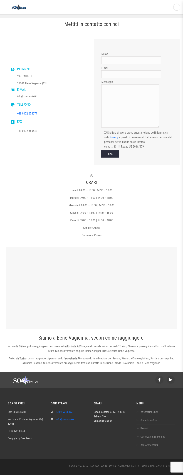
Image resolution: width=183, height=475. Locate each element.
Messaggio (107, 82)
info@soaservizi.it (65, 419)
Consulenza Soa (148, 420)
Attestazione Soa (149, 412)
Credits (144, 465)
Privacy (114, 137)
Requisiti (144, 428)
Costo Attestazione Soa (152, 436)
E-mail (104, 68)
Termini (169, 465)
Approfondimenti (149, 445)
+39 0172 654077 (27, 113)
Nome (104, 54)
